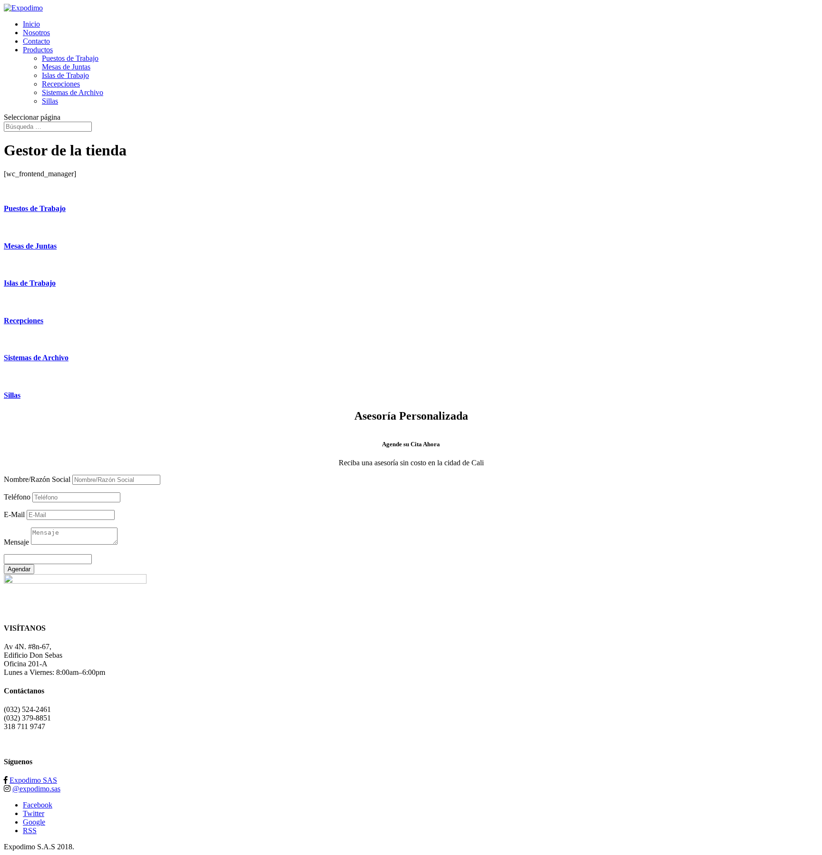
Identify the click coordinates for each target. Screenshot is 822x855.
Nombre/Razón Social (37, 479)
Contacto (36, 41)
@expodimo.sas (36, 789)
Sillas (50, 101)
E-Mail (14, 514)
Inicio (31, 24)
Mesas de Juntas (66, 67)
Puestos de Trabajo (70, 58)
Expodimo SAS (33, 780)
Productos (38, 50)
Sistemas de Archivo (72, 92)
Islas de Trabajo (65, 75)
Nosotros (36, 33)
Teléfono (17, 497)
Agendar (19, 569)
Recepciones (61, 84)
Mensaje (16, 542)
